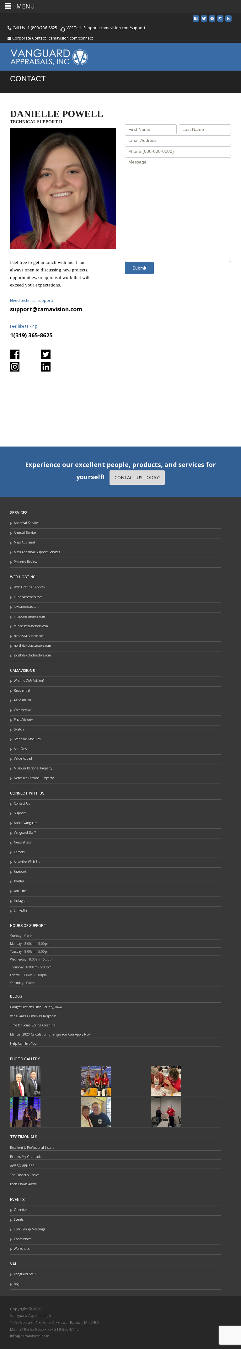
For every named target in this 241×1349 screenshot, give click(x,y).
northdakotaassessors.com (32, 645)
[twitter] (204, 21)
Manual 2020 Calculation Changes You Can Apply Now (50, 1034)
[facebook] (196, 21)
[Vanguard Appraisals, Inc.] (44, 55)
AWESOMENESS (22, 1166)
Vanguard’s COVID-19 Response (33, 1016)
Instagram (21, 900)
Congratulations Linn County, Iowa (36, 1007)
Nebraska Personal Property (34, 778)
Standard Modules (27, 739)
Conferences (22, 1239)
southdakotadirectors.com (32, 655)
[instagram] (220, 21)
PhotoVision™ (24, 719)
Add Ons (20, 749)
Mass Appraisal (24, 542)
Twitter (19, 881)
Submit (139, 267)
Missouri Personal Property (33, 768)
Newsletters (22, 842)
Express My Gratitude (25, 1156)
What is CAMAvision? (29, 680)
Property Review (25, 561)
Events (19, 1219)
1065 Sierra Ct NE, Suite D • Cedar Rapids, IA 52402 (54, 1322)
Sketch (19, 729)
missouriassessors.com (29, 616)
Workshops (21, 1248)
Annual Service (25, 532)
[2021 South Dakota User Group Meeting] (96, 1111)
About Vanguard (26, 823)
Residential (22, 690)
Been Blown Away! (23, 1184)
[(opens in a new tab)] (96, 1080)
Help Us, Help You (23, 1043)
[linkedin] (228, 21)
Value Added (23, 758)
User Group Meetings (29, 1229)
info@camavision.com (29, 1336)
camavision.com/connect (71, 38)
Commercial (22, 710)
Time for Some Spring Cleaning (32, 1025)
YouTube (20, 891)
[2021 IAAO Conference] (25, 1111)
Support (20, 813)
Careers (19, 852)
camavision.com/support (123, 27)
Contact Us (22, 803)
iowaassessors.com (26, 606)
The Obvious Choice (24, 1175)
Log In (18, 1284)
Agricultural (22, 700)
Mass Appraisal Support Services (37, 552)
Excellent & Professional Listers (32, 1147)
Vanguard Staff (25, 832)
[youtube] (212, 21)
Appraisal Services (26, 523)
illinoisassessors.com (28, 597)
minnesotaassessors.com (31, 626)
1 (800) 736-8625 (42, 27)
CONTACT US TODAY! (137, 477)
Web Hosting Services (29, 587)
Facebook (20, 871)
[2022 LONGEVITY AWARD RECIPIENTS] (25, 1080)
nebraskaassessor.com (29, 636)
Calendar (20, 1209)
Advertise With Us (27, 861)
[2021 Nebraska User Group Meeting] (166, 1111)
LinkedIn (20, 910)
